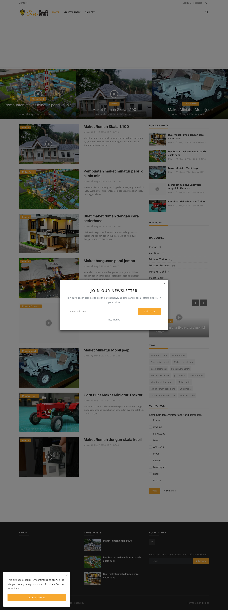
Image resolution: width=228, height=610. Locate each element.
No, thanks (114, 319)
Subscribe (149, 311)
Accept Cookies (36, 597)
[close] (164, 283)
